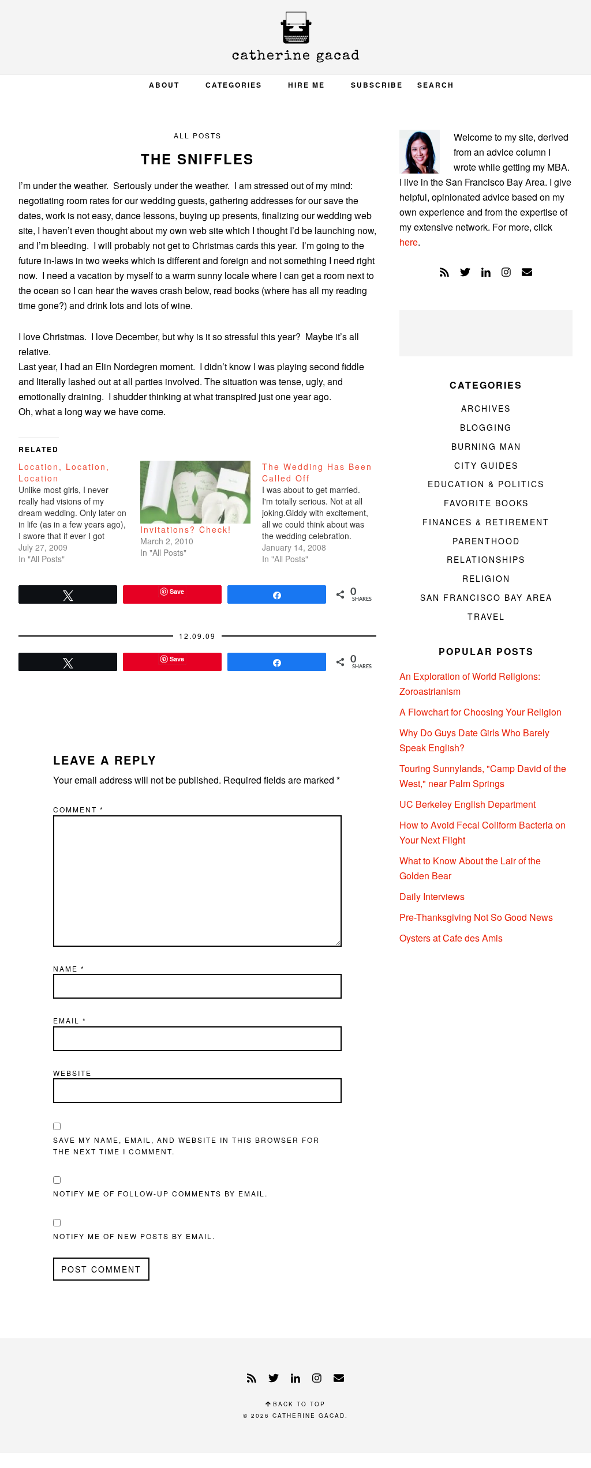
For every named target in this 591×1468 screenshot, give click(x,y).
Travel (486, 616)
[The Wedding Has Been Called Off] (323, 512)
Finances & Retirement (485, 522)
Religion (486, 578)
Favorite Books (486, 503)
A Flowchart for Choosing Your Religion (480, 711)
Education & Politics (486, 484)
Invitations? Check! (185, 529)
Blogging (486, 427)
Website (72, 1073)
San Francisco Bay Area (486, 597)
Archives (486, 408)
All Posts (198, 135)
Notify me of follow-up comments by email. (160, 1193)
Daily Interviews (432, 896)
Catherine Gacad (295, 37)
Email (70, 1020)
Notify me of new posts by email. (134, 1236)
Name (69, 968)
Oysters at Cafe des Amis (451, 937)
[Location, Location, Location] (79, 512)
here (408, 242)
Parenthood (486, 541)
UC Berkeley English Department (467, 804)
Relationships (486, 559)
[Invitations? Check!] (195, 492)
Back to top (298, 1404)
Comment (78, 809)
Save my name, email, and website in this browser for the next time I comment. (186, 1145)
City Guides (486, 465)
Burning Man (486, 446)
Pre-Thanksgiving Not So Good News (476, 917)
